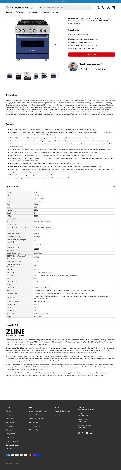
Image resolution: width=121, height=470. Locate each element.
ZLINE (70, 24)
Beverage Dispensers (13, 441)
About (55, 12)
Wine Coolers (10, 449)
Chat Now (101, 69)
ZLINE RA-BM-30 (15, 16)
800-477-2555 (83, 415)
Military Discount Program (38, 411)
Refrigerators (10, 434)
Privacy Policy (34, 430)
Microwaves (10, 422)
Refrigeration (33, 12)
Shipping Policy (34, 422)
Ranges (8, 411)
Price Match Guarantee (37, 415)
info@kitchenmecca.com (86, 409)
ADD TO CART (91, 54)
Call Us (86, 69)
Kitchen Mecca (14, 463)
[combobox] (65, 7)
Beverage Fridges (12, 445)
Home (7, 16)
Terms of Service (34, 426)
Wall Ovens (10, 419)
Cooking (9, 12)
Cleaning (45, 12)
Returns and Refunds (36, 419)
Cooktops (9, 430)
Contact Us (59, 415)
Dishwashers (10, 437)
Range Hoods (11, 415)
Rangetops (10, 426)
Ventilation (20, 12)
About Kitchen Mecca (62, 411)
